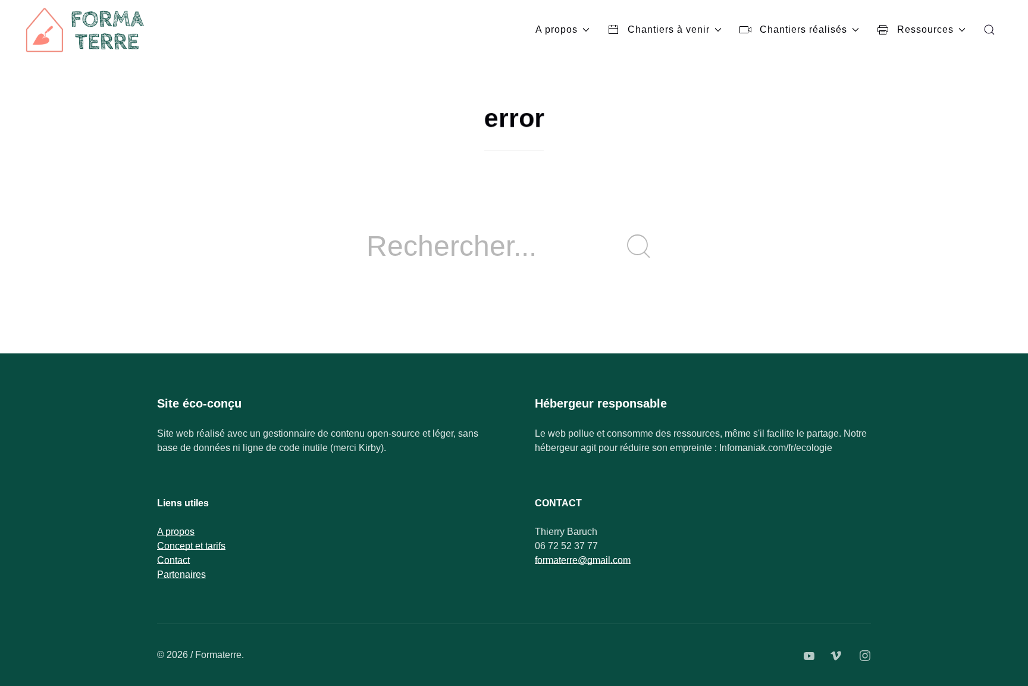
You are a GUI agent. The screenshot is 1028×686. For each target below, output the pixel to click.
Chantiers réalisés (803, 29)
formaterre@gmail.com (583, 560)
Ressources (925, 29)
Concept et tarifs (191, 546)
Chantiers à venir (669, 29)
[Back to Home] (86, 29)
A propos (556, 29)
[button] (989, 30)
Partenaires (181, 574)
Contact (173, 560)
